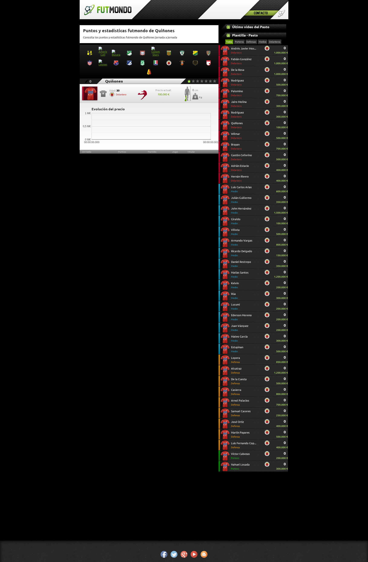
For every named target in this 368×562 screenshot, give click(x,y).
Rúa (234, 295)
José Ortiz (237, 423)
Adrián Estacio (240, 167)
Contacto (261, 13)
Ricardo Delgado (241, 253)
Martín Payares (240, 434)
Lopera (235, 359)
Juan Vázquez (239, 327)
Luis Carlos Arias (241, 189)
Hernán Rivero (240, 178)
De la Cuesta (239, 381)
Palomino (237, 93)
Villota (235, 231)
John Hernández (241, 210)
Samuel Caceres (241, 413)
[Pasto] (267, 49)
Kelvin (235, 285)
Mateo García (239, 338)
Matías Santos (240, 274)
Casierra (236, 391)
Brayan (236, 146)
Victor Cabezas (240, 455)
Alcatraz (236, 370)
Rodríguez (237, 82)
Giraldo (235, 221)
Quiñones (237, 125)
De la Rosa (237, 71)
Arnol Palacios (240, 402)
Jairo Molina (239, 103)
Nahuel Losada (240, 466)
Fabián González (241, 61)
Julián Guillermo (241, 199)
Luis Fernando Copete (244, 445)
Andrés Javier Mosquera (244, 50)
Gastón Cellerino (241, 157)
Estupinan (237, 349)
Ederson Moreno (241, 317)
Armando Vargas (241, 242)
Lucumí (235, 306)
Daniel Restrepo (241, 263)
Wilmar (236, 135)
